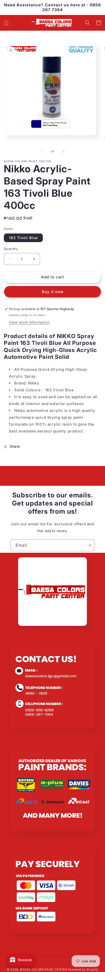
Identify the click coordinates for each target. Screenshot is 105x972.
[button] (6, 22)
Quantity (11, 249)
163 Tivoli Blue (23, 238)
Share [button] (15, 446)
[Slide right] (63, 151)
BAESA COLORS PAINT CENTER (43, 969)
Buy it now (52, 291)
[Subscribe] (89, 545)
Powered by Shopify (83, 969)
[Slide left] (41, 151)
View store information (29, 322)
